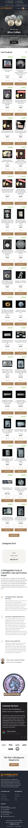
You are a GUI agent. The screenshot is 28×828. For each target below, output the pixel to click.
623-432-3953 (6, 809)
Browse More (14, 535)
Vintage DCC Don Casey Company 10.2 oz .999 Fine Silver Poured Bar (7, 402)
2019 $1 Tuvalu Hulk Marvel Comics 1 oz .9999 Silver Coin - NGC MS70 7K (7, 431)
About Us (17, 794)
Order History (4, 796)
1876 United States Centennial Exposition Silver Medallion (21, 252)
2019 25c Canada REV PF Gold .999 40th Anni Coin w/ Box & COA (20, 102)
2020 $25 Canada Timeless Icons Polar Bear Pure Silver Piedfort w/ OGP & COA (7, 191)
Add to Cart (7, 83)
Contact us (17, 796)
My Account (3, 794)
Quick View (7, 80)
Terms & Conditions (5, 799)
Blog (16, 799)
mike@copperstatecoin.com (9, 816)
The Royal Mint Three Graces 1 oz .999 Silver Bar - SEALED (21, 460)
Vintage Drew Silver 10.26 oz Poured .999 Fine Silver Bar (7, 342)
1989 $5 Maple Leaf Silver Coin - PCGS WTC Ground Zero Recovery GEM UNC (7, 282)
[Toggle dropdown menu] (26, 52)
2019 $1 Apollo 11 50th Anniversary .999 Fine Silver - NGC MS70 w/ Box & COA (7, 518)
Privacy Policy (4, 798)
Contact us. (19, 662)
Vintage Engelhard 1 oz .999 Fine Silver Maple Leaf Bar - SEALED (7, 460)
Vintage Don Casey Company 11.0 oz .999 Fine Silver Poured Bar (20, 402)
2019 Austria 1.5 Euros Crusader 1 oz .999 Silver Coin (20, 311)
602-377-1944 (6, 814)
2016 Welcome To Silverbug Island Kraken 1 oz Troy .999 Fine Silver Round (21, 489)
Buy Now (14, 42)
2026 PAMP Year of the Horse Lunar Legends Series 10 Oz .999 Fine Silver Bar (21, 518)
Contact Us (14, 764)
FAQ (16, 798)
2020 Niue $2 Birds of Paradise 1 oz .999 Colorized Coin (7, 161)
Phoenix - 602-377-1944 (22, 5)
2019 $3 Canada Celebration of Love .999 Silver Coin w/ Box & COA (20, 161)
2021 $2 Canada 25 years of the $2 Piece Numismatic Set (21, 132)
